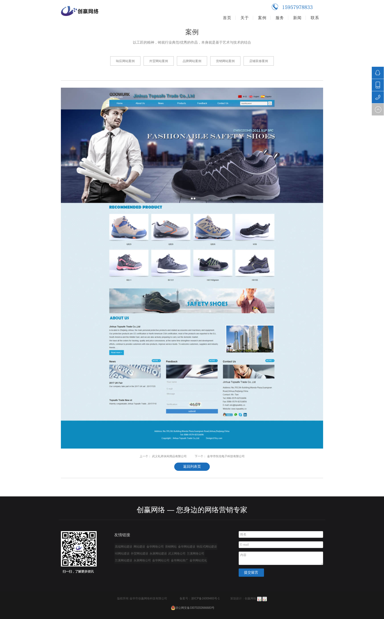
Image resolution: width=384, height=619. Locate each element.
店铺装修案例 (258, 61)
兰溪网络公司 (195, 553)
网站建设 (139, 546)
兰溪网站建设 (123, 560)
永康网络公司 (142, 560)
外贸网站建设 (139, 553)
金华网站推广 (179, 560)
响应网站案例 (125, 61)
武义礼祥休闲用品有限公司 (169, 456)
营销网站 (171, 546)
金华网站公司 (161, 560)
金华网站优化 (198, 560)
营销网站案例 (225, 61)
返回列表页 (192, 466)
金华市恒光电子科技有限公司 (226, 456)
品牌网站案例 (192, 61)
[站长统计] (259, 598)
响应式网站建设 (207, 546)
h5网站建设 (122, 553)
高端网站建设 (123, 546)
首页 (227, 18)
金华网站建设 (186, 546)
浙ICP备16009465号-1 (205, 598)
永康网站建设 (158, 553)
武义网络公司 (177, 553)
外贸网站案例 (158, 61)
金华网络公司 (155, 546)
